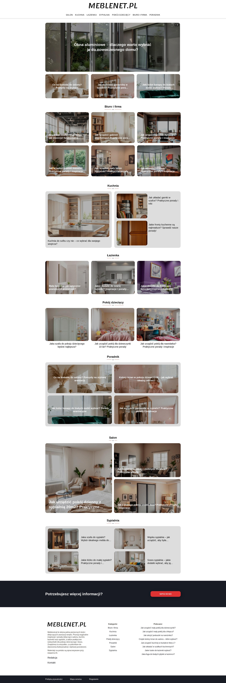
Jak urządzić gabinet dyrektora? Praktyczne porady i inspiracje (159, 136)
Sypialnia (104, 15)
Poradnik (154, 15)
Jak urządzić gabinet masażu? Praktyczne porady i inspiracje (66, 170)
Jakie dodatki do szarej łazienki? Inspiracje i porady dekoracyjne (110, 288)
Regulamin (93, 679)
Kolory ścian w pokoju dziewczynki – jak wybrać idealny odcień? (146, 379)
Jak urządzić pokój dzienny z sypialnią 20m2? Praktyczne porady (75, 504)
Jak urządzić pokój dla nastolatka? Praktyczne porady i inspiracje (158, 345)
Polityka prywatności (54, 679)
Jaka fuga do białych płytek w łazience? (158, 654)
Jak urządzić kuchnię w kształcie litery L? (158, 643)
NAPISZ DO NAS (166, 594)
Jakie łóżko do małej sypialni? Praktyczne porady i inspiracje (96, 562)
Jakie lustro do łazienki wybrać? (158, 650)
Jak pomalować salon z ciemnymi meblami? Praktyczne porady (142, 470)
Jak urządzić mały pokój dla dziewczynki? (158, 628)
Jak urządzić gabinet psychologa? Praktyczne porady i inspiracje (113, 136)
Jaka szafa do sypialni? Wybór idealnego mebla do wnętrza (95, 539)
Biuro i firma (140, 15)
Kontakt (52, 662)
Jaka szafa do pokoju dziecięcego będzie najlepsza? (67, 345)
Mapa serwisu (76, 679)
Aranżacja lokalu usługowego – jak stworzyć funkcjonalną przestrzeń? (66, 136)
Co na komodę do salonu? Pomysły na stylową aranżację (67, 86)
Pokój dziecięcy (121, 15)
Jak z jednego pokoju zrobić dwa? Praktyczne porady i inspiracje (147, 506)
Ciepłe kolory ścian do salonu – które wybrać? (158, 639)
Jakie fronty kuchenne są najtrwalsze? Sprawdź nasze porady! (163, 227)
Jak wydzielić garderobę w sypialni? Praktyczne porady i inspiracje (113, 86)
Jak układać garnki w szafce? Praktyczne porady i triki (163, 200)
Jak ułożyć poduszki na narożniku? (158, 635)
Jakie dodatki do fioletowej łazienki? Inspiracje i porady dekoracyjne (156, 288)
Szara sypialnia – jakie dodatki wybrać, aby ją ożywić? (159, 562)
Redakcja (52, 657)
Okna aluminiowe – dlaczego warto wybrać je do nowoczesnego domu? (112, 47)
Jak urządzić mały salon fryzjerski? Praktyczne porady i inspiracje (112, 170)
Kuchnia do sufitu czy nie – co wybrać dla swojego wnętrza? (74, 242)
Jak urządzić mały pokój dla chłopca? (158, 632)
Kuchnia (79, 15)
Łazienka (92, 15)
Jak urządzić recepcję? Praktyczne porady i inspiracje (158, 170)
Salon (69, 15)
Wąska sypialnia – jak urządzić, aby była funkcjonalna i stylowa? (159, 539)
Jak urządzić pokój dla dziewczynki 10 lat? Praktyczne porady (113, 345)
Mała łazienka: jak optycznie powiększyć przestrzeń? (64, 287)
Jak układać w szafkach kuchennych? (158, 647)
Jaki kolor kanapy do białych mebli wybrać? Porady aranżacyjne (158, 86)
